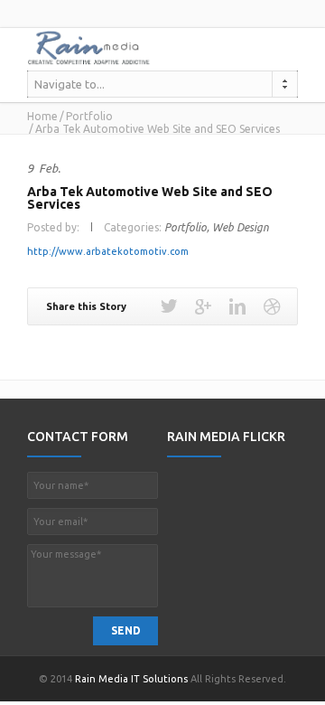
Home (42, 116)
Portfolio (89, 116)
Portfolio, (186, 227)
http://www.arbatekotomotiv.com (108, 251)
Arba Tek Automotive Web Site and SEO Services (150, 198)
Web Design (240, 227)
